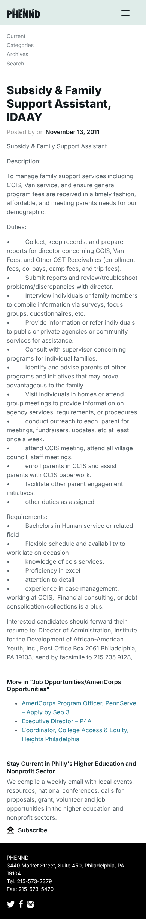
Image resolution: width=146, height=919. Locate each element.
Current (16, 36)
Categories (20, 45)
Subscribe (31, 830)
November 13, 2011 (72, 132)
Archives (17, 54)
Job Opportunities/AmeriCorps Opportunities (64, 685)
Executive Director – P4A (56, 721)
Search (15, 64)
